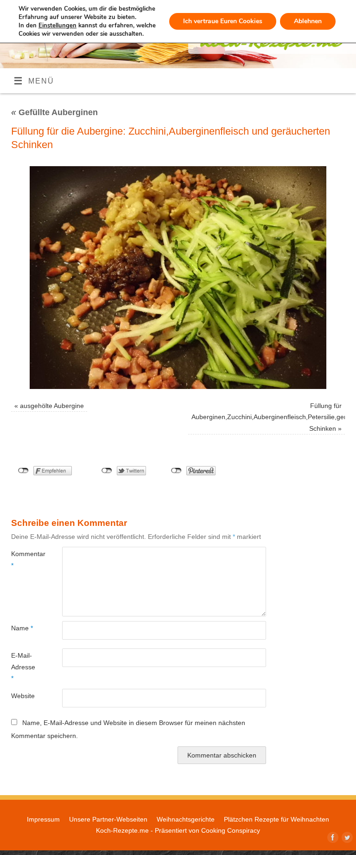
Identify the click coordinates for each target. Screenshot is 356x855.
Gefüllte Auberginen (54, 112)
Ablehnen (308, 21)
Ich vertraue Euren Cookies (222, 21)
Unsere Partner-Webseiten (108, 819)
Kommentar (24, 559)
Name (22, 628)
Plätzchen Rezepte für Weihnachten (276, 819)
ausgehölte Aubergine (52, 405)
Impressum (43, 819)
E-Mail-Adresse (23, 667)
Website (23, 696)
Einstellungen (57, 25)
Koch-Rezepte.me (122, 830)
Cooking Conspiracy (230, 830)
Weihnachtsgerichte (186, 819)
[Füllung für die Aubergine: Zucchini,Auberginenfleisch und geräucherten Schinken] (178, 277)
